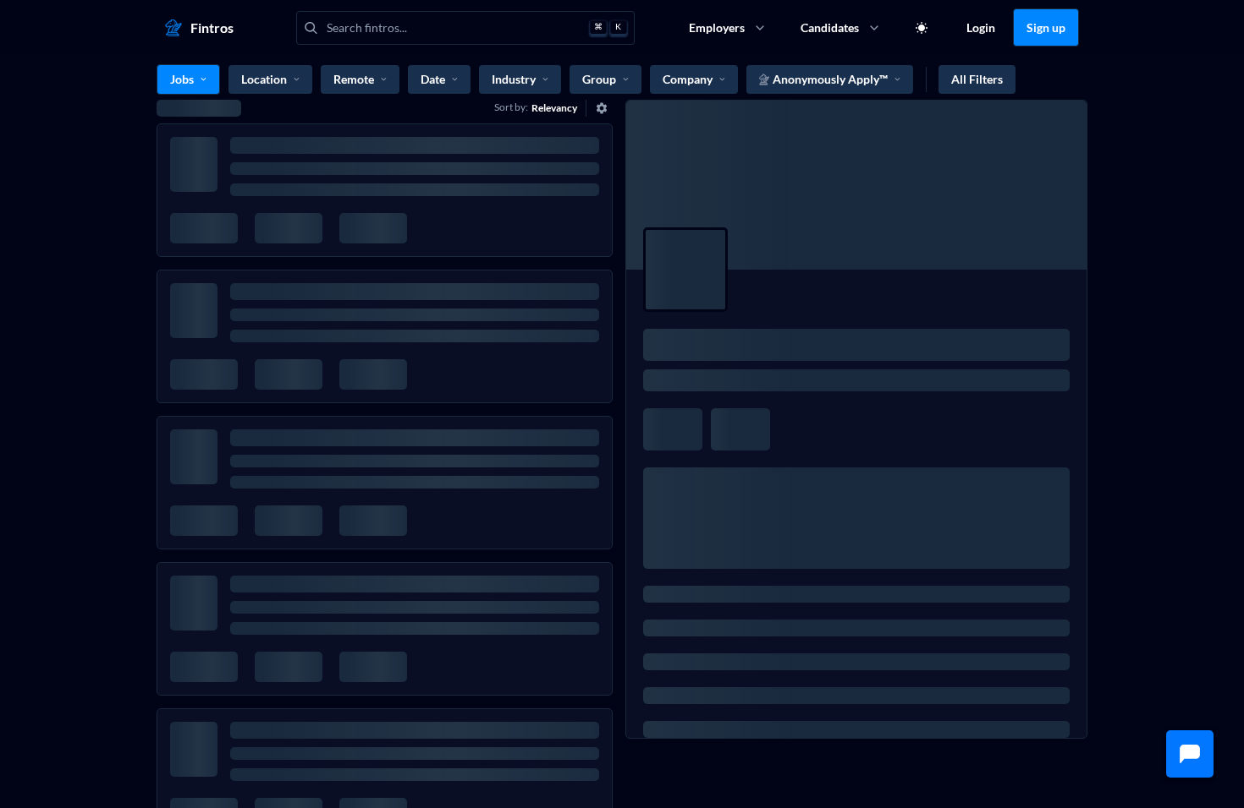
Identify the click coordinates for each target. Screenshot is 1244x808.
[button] (1190, 754)
